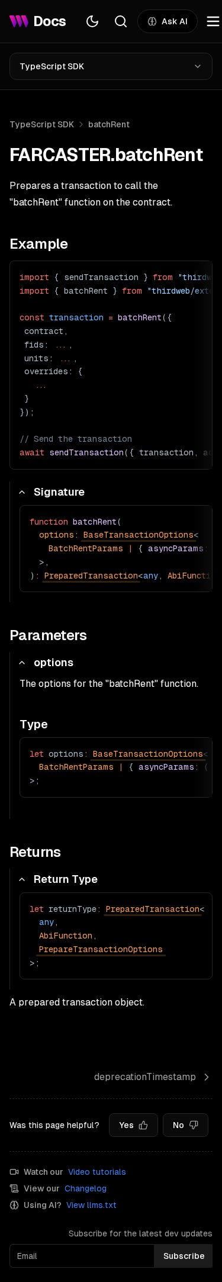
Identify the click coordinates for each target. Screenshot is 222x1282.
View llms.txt (91, 1205)
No (178, 1125)
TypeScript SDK (52, 66)
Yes (126, 1125)
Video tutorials (97, 1172)
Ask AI (175, 21)
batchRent (109, 124)
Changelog (86, 1188)
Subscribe (184, 1256)
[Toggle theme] (92, 21)
